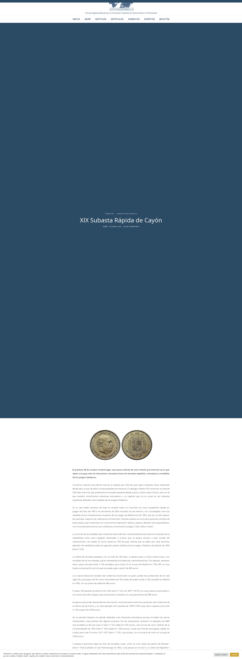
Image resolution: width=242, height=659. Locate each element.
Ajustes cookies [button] (221, 654)
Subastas (109, 214)
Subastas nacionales (127, 214)
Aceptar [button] (234, 654)
